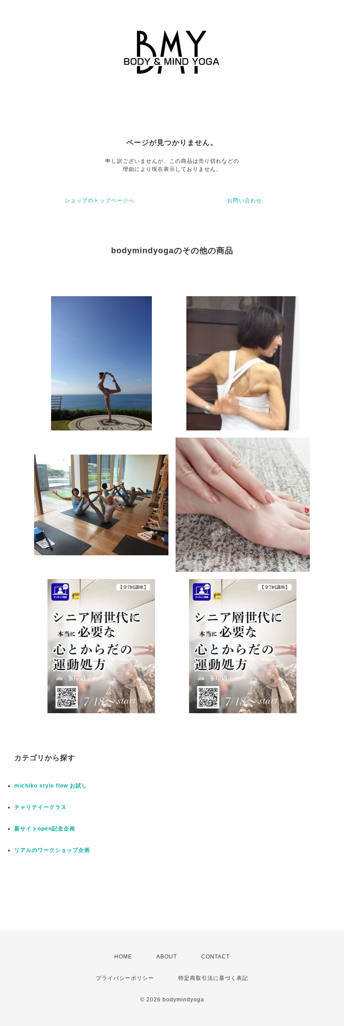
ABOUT (166, 957)
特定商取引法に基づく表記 (213, 978)
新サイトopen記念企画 (44, 829)
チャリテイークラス (40, 807)
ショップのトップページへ (99, 200)
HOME (123, 957)
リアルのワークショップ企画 (52, 850)
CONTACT (215, 957)
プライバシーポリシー (125, 978)
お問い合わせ (244, 200)
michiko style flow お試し (50, 786)
